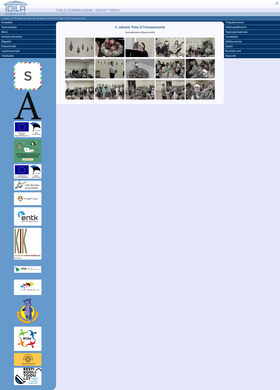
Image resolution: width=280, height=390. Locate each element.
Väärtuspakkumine (236, 27)
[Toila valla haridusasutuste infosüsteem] (28, 106)
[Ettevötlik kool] (28, 288)
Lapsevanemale (10, 51)
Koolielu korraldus (11, 36)
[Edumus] (28, 151)
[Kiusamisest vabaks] (28, 311)
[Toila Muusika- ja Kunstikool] (28, 186)
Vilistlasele (7, 55)
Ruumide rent (233, 51)
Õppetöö (6, 41)
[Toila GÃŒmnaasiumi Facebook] (277, 3)
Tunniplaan (231, 36)
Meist (4, 32)
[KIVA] (28, 339)
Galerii (229, 46)
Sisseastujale (9, 27)
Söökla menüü (233, 41)
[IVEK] (28, 270)
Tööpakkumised (234, 22)
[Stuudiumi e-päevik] (28, 76)
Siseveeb (230, 55)
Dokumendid (8, 46)
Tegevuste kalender (236, 32)
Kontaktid (6, 22)
